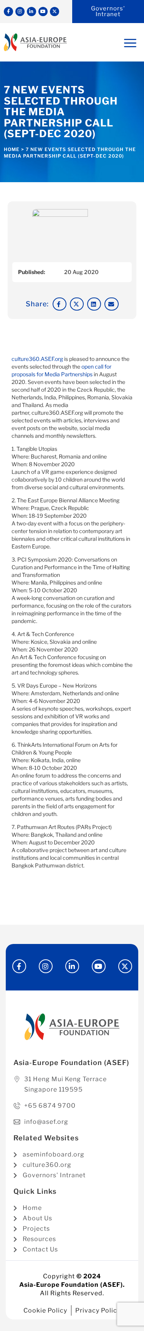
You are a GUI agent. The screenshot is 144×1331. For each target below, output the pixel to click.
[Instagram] (20, 11)
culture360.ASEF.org (37, 359)
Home (12, 149)
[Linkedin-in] (31, 11)
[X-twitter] (54, 11)
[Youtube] (43, 11)
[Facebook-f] (8, 11)
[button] (59, 304)
